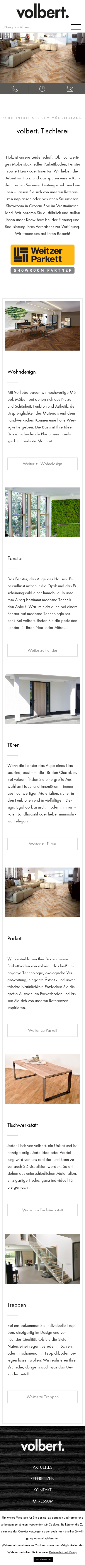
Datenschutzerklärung (63, 1552)
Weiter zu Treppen (43, 1396)
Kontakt (43, 1489)
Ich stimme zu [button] (43, 1559)
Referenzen (42, 1478)
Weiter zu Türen (42, 843)
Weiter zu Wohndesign (42, 463)
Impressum (43, 1501)
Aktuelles (42, 1467)
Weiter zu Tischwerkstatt (42, 1209)
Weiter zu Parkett (42, 1030)
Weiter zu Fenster (42, 650)
